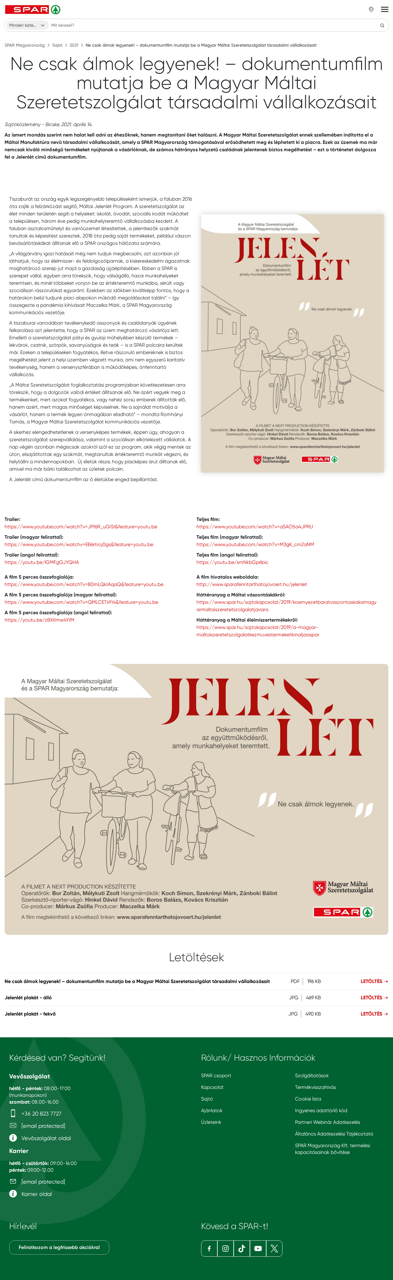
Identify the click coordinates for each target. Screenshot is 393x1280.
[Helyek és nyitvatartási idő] (371, 9)
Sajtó (57, 45)
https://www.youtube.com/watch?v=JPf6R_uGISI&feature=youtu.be (81, 527)
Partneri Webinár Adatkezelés (327, 1122)
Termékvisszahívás (315, 1087)
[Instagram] (225, 1248)
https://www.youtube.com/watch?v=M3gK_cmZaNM (255, 544)
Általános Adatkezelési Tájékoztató (334, 1134)
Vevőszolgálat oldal (45, 1138)
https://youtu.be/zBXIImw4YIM (39, 620)
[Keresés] (382, 25)
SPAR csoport (216, 1075)
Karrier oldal (36, 1194)
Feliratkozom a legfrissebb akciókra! (59, 1247)
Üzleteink (211, 1122)
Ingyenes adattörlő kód (321, 1110)
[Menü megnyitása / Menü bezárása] (384, 9)
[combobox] (27, 25)
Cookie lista (308, 1099)
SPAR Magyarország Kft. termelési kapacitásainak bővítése (332, 1149)
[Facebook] (209, 1248)
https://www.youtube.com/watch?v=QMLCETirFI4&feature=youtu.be (81, 602)
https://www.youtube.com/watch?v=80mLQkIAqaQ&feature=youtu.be (84, 584)
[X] (274, 1248)
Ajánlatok (212, 1110)
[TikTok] (242, 1248)
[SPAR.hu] (33, 9)
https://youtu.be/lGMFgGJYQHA (42, 562)
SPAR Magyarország (25, 45)
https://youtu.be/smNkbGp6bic (232, 562)
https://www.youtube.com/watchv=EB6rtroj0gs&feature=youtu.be (79, 544)
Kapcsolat (212, 1087)
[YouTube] (258, 1248)
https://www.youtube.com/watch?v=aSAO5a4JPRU (254, 527)
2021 (74, 45)
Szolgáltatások (312, 1075)
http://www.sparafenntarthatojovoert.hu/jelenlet (251, 584)
